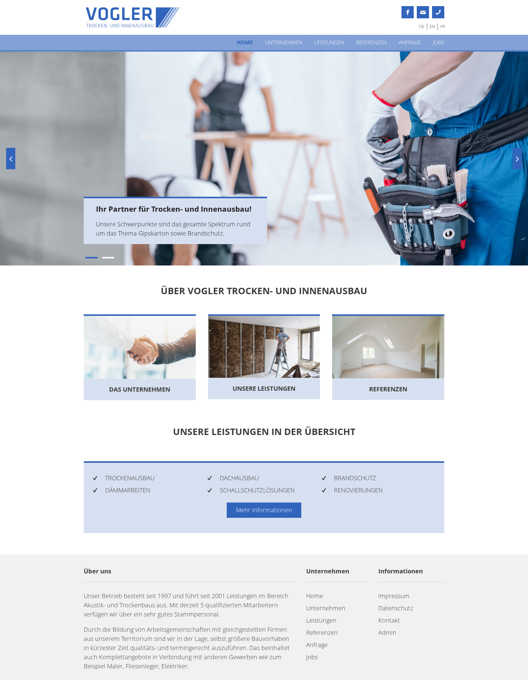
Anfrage (410, 42)
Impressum (393, 596)
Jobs (438, 42)
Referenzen (371, 42)
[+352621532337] (438, 12)
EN (432, 26)
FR (442, 26)
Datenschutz (395, 608)
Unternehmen (283, 42)
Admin (387, 632)
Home (245, 42)
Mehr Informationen (264, 510)
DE (421, 26)
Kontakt (389, 620)
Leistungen (329, 42)
